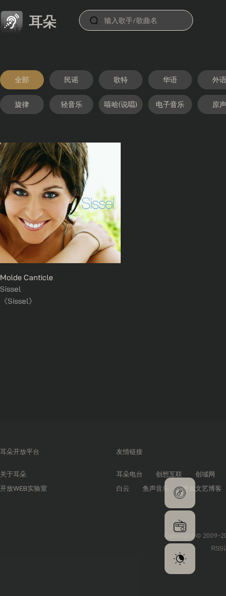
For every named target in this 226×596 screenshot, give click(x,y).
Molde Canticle (26, 277)
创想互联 (169, 474)
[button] (180, 493)
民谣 (71, 79)
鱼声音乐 (156, 488)
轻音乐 (71, 104)
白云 (122, 488)
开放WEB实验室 (23, 488)
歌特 (121, 79)
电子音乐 (170, 104)
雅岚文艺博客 (202, 488)
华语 (170, 79)
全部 (22, 79)
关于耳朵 (13, 474)
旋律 (22, 104)
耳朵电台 (129, 474)
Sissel (10, 289)
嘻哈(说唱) (120, 104)
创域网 (205, 474)
